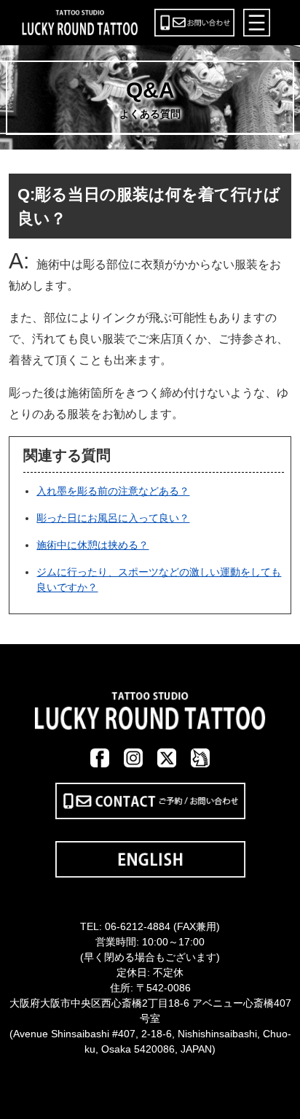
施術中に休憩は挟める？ (92, 545)
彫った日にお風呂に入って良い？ (112, 518)
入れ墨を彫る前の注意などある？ (112, 491)
